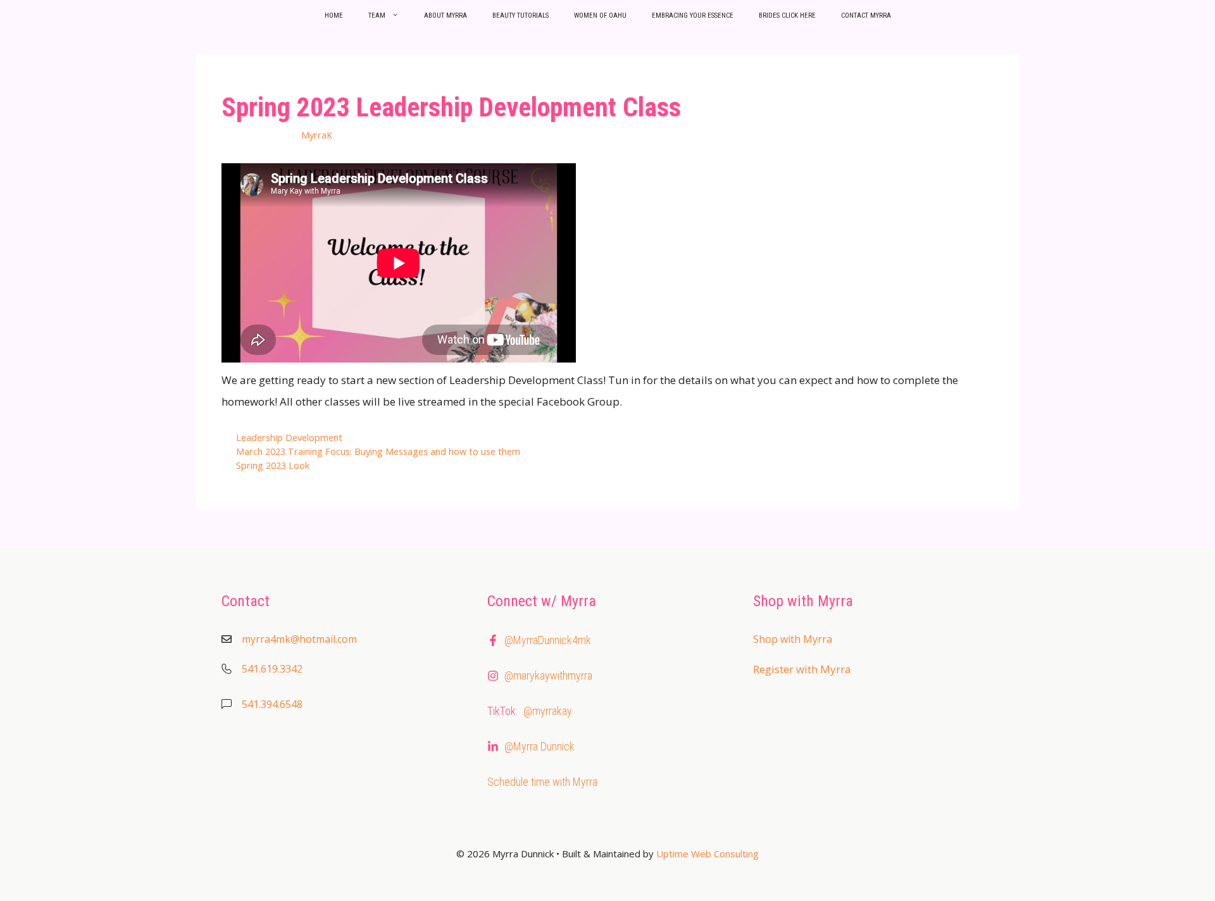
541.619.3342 (272, 669)
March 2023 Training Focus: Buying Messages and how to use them (378, 451)
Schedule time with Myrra (542, 781)
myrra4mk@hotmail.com (299, 639)
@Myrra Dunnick (539, 746)
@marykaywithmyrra (548, 675)
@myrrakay (547, 711)
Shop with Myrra (792, 639)
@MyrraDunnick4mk (547, 640)
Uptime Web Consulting (707, 853)
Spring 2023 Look (272, 465)
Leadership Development (289, 438)
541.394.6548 (272, 704)
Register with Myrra (802, 669)
